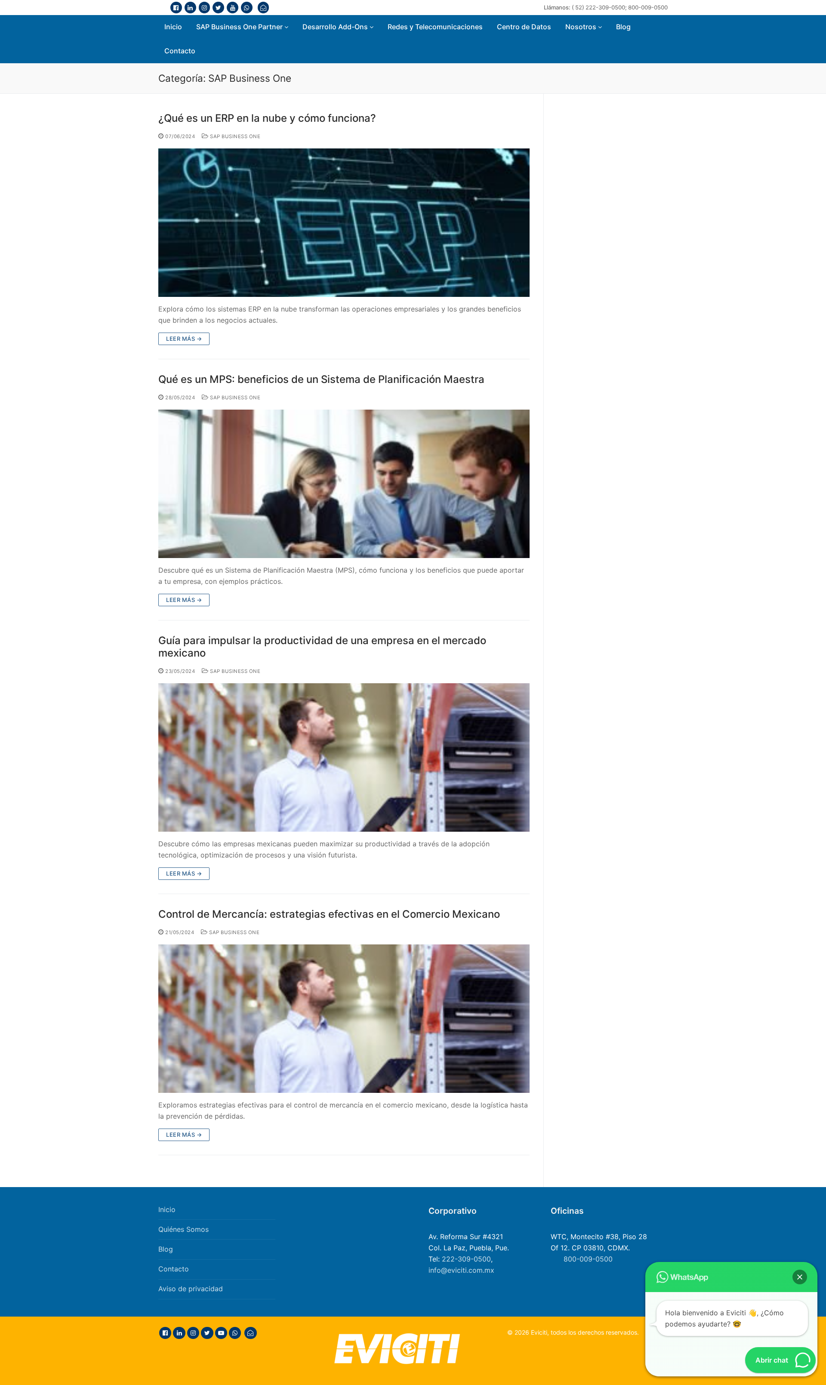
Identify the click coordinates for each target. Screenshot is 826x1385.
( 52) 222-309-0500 (598, 7)
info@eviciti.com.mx (461, 1270)
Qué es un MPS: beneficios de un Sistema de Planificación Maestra (321, 379)
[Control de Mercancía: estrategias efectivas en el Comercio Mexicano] (344, 1018)
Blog (623, 26)
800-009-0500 (648, 7)
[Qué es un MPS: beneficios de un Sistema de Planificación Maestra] (344, 484)
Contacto (179, 50)
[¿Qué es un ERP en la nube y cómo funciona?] (344, 222)
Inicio (173, 26)
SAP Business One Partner (240, 26)
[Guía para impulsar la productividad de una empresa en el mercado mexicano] (344, 757)
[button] (799, 1277)
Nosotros (581, 26)
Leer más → (184, 338)
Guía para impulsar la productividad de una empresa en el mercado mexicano (322, 646)
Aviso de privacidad (190, 1288)
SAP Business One (234, 136)
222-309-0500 (466, 1259)
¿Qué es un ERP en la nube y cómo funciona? (267, 118)
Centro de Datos (524, 26)
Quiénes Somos (183, 1229)
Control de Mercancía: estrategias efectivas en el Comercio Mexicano (329, 914)
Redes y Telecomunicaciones (435, 26)
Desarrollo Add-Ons (336, 26)
